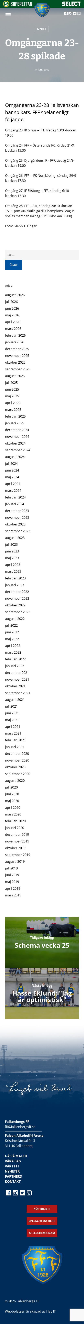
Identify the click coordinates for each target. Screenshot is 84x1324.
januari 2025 (14, 423)
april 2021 (12, 726)
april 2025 (12, 403)
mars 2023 (13, 571)
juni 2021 (12, 713)
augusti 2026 (15, 295)
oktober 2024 (15, 443)
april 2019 (12, 888)
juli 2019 (11, 868)
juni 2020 (12, 794)
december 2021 (17, 672)
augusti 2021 (15, 699)
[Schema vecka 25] (42, 942)
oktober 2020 (15, 767)
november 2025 (17, 355)
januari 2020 (14, 828)
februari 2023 (15, 578)
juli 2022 (11, 625)
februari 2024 (15, 497)
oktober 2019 (15, 848)
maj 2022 (12, 639)
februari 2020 (15, 821)
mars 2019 (13, 895)
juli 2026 (11, 301)
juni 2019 (12, 875)
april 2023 (12, 564)
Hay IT (51, 1311)
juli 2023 (11, 544)
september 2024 (17, 450)
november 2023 (17, 517)
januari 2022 (14, 666)
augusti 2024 (15, 457)
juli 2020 (11, 787)
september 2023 (17, 531)
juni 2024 (12, 470)
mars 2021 (13, 733)
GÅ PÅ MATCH (16, 1156)
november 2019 (17, 841)
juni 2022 (12, 632)
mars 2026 (13, 328)
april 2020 (12, 807)
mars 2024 (13, 490)
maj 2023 (12, 558)
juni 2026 (12, 308)
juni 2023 (12, 551)
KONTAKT (13, 1181)
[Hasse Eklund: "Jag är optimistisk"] (42, 993)
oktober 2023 (15, 524)
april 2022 (12, 645)
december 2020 (17, 753)
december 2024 (17, 430)
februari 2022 (15, 659)
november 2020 (17, 760)
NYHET (41, 29)
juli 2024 (11, 463)
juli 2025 (11, 382)
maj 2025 (12, 396)
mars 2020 (13, 814)
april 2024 (12, 484)
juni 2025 (12, 389)
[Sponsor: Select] (71, 5)
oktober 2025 (15, 362)
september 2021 (17, 693)
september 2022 (17, 612)
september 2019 (17, 854)
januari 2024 (14, 504)
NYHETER (12, 1171)
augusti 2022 (15, 618)
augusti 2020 (15, 780)
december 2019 (17, 834)
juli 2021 (11, 706)
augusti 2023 (15, 537)
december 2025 (17, 349)
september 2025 (17, 369)
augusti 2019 (15, 861)
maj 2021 (12, 720)
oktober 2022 (15, 605)
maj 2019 (12, 881)
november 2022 (17, 598)
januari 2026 (14, 342)
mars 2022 (13, 652)
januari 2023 (14, 585)
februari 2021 (15, 740)
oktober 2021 (15, 686)
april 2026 (12, 322)
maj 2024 (12, 477)
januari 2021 (14, 747)
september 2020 (17, 774)
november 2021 (17, 679)
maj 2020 (12, 801)
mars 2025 (13, 409)
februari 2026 (15, 335)
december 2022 (17, 591)
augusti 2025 (15, 376)
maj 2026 (12, 315)
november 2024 (17, 436)
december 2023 (17, 511)
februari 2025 (15, 416)
